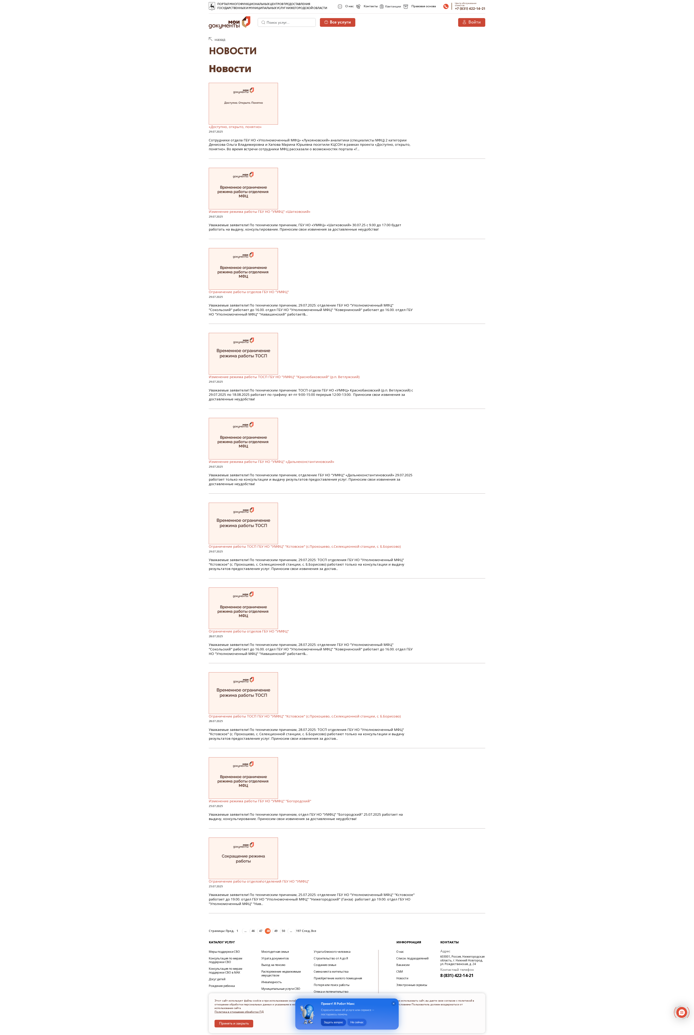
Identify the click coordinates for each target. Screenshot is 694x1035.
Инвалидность (271, 982)
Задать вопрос (333, 1022)
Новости (402, 978)
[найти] (262, 22)
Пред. (230, 931)
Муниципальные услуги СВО (280, 989)
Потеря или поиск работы (331, 985)
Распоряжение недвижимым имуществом (281, 973)
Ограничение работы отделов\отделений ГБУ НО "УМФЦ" (259, 881)
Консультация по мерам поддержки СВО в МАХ (225, 970)
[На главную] (212, 6)
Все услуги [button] (340, 22)
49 (275, 931)
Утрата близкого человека (332, 952)
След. (306, 931)
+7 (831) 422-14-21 (470, 8)
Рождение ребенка (222, 986)
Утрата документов (275, 958)
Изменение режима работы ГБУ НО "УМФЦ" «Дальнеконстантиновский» (271, 461)
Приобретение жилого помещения (338, 978)
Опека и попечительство (331, 992)
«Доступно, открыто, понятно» (235, 126)
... (245, 931)
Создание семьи (325, 965)
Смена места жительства (331, 972)
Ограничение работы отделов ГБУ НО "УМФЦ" (249, 291)
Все (313, 931)
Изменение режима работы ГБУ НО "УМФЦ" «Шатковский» (259, 211)
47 (260, 931)
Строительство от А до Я (331, 958)
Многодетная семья (275, 952)
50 (283, 931)
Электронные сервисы (411, 985)
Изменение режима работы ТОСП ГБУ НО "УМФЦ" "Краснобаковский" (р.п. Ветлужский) (284, 376)
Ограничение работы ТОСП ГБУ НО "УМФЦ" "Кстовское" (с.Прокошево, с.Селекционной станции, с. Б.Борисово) (305, 546)
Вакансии (402, 965)
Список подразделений (412, 958)
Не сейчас (357, 1022)
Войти (474, 22)
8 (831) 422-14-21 (457, 975)
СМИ (399, 972)
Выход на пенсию (273, 965)
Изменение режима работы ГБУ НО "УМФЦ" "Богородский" (260, 801)
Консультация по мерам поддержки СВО (225, 960)
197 (298, 931)
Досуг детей (217, 979)
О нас (400, 952)
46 (253, 931)
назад (220, 40)
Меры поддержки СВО (224, 952)
